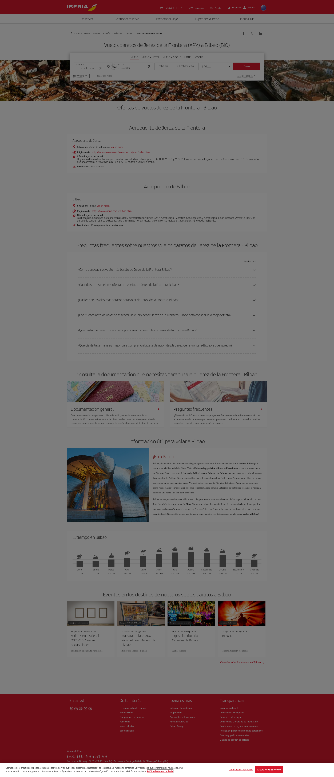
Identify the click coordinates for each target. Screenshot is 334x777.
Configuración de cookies (241, 769)
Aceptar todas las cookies (269, 769)
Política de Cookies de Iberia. (160, 771)
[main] (167, 770)
